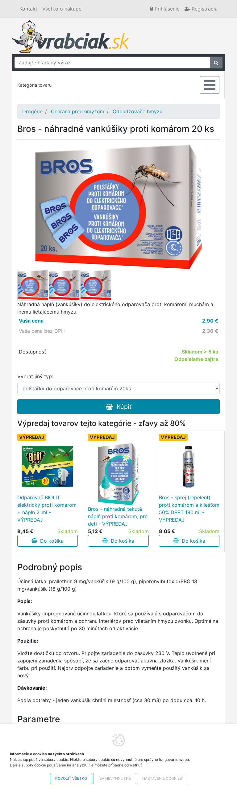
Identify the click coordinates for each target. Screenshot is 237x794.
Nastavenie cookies (162, 778)
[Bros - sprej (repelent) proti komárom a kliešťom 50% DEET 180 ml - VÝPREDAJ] (189, 466)
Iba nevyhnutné (114, 778)
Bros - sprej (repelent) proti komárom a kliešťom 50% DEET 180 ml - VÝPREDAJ (189, 508)
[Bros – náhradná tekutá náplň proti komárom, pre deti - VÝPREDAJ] (118, 474)
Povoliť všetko (71, 778)
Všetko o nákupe (61, 9)
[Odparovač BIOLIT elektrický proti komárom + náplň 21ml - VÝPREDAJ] (47, 466)
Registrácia (204, 9)
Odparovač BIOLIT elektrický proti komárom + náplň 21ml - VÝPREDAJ (47, 508)
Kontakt (28, 9)
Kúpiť (122, 406)
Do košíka (50, 541)
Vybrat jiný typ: (35, 376)
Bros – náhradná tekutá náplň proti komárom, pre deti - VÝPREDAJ (118, 516)
